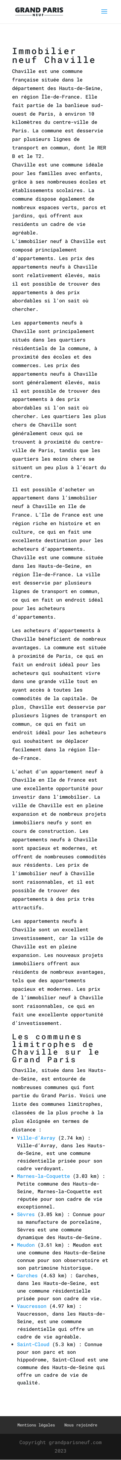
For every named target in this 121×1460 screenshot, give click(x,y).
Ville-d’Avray (36, 1137)
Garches (27, 1275)
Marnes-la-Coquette (43, 1176)
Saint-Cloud (33, 1344)
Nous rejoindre (80, 1425)
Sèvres (26, 1214)
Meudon (26, 1244)
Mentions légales (36, 1425)
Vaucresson (31, 1306)
